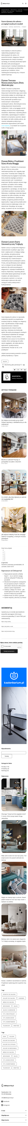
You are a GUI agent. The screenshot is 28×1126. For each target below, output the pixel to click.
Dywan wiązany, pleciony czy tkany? (15, 597)
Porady (24, 27)
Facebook (6, 1101)
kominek (21, 998)
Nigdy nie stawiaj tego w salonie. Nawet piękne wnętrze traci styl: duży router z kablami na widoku (13, 899)
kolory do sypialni (9, 1044)
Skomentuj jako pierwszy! (12, 365)
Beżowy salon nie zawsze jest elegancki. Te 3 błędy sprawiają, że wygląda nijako (13, 940)
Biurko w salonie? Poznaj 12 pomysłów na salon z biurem (11, 461)
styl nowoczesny (8, 1018)
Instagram (6, 1105)
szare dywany (5, 125)
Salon (20, 9)
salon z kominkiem (9, 1010)
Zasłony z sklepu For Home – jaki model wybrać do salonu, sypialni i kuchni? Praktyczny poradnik (15, 591)
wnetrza (16, 1025)
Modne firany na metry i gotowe (14, 595)
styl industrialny (9, 1014)
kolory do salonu (9, 998)
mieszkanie (6, 1006)
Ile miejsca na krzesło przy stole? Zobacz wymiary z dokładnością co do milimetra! (13, 422)
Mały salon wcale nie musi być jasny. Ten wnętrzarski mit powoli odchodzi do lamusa (13, 858)
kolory (11, 1036)
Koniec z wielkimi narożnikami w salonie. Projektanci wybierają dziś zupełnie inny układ (13, 983)
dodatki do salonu (9, 994)
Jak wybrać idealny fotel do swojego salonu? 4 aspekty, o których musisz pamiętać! (13, 536)
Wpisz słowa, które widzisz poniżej (11, 642)
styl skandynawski (9, 1021)
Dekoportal (5, 9)
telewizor (6, 1025)
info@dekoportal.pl (7, 1098)
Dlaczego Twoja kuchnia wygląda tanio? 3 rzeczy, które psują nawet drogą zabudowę (13, 816)
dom (4, 1036)
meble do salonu (8, 1002)
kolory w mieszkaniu (10, 1048)
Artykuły (14, 9)
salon (5, 361)
